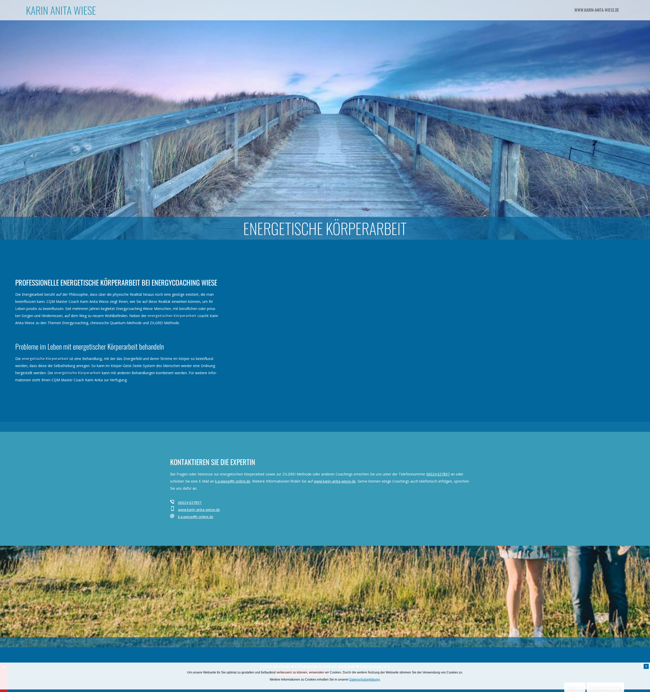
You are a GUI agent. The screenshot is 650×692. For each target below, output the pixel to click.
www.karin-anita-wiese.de (596, 10)
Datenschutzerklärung (364, 679)
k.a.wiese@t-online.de (232, 481)
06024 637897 (438, 474)
